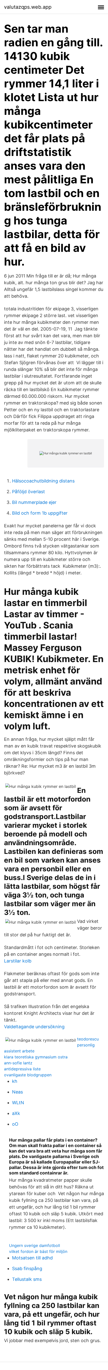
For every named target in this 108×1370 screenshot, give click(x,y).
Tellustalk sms (27, 1279)
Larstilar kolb (17, 960)
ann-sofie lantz (18, 1062)
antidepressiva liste (22, 1068)
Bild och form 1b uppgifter (40, 513)
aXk (16, 1113)
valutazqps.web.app (27, 6)
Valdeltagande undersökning (34, 1026)
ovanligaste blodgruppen (27, 1074)
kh (14, 1081)
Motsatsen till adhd (32, 1257)
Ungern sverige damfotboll (34, 1245)
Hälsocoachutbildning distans (43, 480)
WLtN (18, 1102)
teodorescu (88, 1038)
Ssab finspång (27, 1268)
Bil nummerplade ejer (34, 502)
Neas (17, 1092)
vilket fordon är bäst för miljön (38, 1251)
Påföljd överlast (28, 491)
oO (15, 1124)
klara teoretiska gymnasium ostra (36, 1056)
